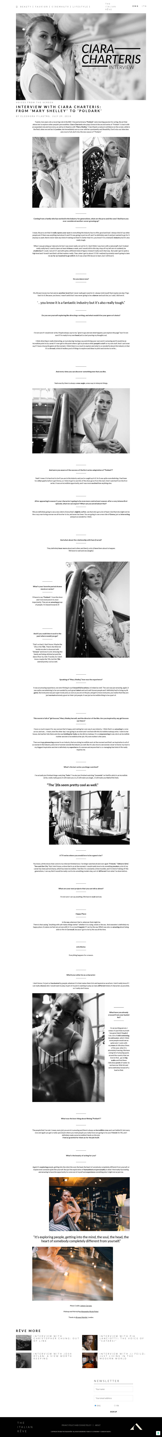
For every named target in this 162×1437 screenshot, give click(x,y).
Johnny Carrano (86, 1306)
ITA (117, 1406)
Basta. (109, 1431)
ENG (99, 1406)
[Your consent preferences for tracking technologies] (158, 1433)
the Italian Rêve (67, 1431)
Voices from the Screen (35, 102)
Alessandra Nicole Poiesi (89, 1311)
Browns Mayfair (81, 1317)
